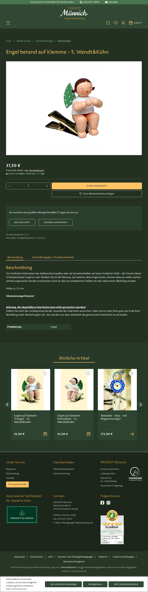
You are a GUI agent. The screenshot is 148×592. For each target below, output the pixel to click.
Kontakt (10, 478)
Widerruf (102, 557)
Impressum (19, 557)
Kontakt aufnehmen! (55, 222)
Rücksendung (12, 473)
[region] (74, 108)
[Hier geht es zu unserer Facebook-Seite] (102, 504)
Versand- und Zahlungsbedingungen (75, 557)
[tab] (15, 257)
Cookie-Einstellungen (123, 557)
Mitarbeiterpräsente (63, 469)
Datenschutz (36, 557)
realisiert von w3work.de (74, 571)
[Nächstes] (140, 405)
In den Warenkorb (97, 185)
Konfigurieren (95, 584)
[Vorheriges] (7, 405)
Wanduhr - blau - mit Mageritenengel (114, 417)
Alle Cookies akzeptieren (126, 584)
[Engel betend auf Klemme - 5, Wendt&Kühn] (74, 108)
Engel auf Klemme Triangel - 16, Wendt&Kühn (25, 419)
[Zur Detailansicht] (132, 434)
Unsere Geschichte (109, 469)
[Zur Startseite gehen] (74, 13)
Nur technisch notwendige (63, 584)
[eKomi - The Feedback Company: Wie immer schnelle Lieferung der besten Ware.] (112, 527)
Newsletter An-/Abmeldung (108, 480)
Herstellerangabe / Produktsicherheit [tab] (53, 257)
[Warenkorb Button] (45, 434)
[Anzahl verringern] (9, 186)
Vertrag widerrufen (17, 484)
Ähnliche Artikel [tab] (74, 358)
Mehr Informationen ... (17, 589)
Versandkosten (36, 170)
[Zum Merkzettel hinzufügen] (44, 373)
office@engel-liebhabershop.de (77, 523)
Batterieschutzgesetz (74, 561)
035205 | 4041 (91, 2)
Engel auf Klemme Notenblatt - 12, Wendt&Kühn (68, 419)
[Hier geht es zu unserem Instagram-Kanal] (108, 504)
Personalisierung (61, 473)
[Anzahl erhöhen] (47, 186)
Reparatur (11, 469)
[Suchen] (108, 23)
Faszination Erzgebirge (111, 486)
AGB (50, 557)
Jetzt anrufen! (22, 222)
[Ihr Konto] (123, 23)
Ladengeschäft (107, 473)
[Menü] (8, 23)
